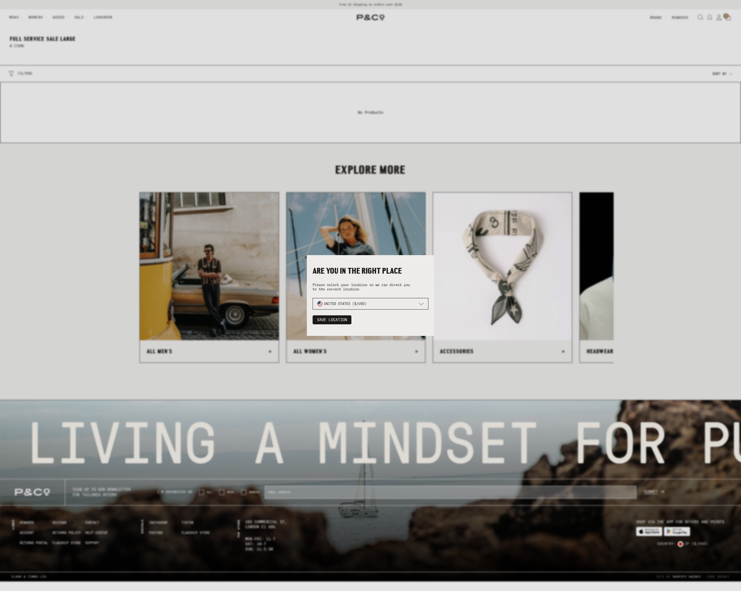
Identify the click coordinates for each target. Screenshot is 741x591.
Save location (332, 320)
